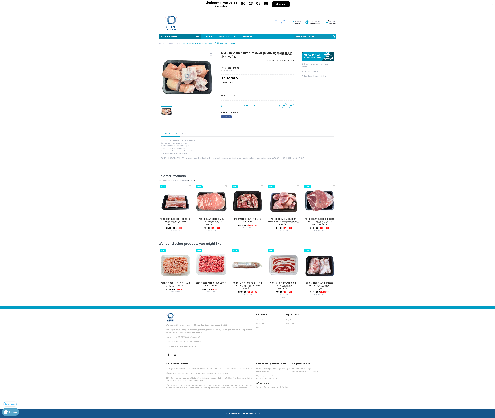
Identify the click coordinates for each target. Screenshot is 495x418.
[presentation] (163, 210)
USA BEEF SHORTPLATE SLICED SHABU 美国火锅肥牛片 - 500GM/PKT (283, 286)
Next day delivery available (315, 76)
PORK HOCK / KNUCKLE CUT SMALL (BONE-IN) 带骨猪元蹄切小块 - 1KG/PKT (283, 222)
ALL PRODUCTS (172, 43)
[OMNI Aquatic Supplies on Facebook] (276, 22)
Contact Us (260, 324)
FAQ (258, 327)
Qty (223, 95)
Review (185, 133)
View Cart (290, 324)
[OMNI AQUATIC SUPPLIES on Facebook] (168, 354)
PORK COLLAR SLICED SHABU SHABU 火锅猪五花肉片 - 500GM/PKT (211, 222)
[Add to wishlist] (284, 105)
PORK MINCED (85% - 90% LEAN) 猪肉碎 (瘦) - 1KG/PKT (175, 284)
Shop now (281, 4)
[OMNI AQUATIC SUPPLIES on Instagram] (175, 354)
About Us (260, 320)
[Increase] (239, 95)
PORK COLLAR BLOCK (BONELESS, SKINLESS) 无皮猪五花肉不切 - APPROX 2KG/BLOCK (319, 222)
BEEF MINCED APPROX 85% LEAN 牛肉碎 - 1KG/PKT (211, 284)
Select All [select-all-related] (190, 180)
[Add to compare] (291, 105)
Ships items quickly (311, 71)
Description (170, 133)
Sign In (289, 320)
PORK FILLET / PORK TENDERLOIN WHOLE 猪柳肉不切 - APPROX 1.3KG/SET (247, 286)
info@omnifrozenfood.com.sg (183, 346)
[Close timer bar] (492, 4)
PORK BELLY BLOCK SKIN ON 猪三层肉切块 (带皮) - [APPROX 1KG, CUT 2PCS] (175, 222)
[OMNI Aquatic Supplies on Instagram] (283, 22)
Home (161, 43)
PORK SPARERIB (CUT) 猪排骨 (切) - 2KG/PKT (247, 220)
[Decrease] (229, 95)
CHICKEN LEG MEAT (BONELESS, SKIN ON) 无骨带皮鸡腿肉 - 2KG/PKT (319, 286)
